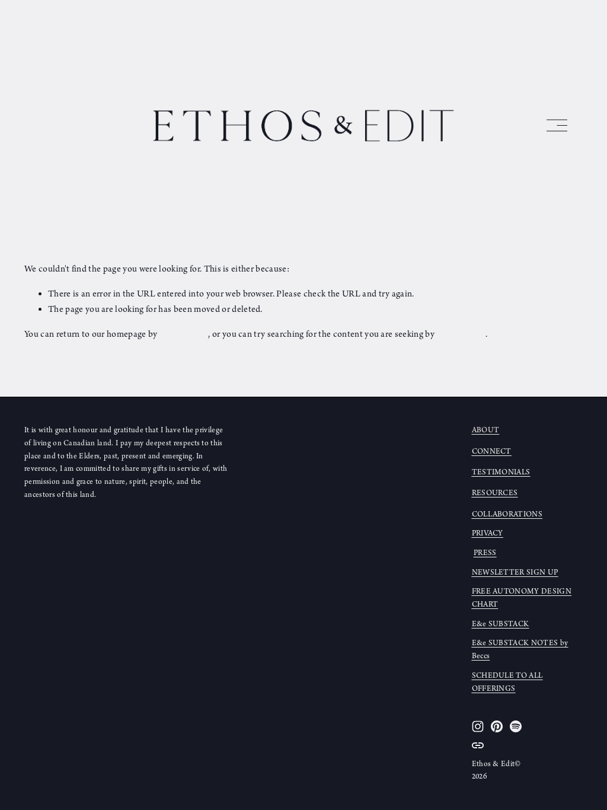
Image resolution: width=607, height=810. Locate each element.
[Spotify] (516, 726)
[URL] (478, 745)
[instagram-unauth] (478, 726)
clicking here (183, 334)
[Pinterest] (497, 726)
